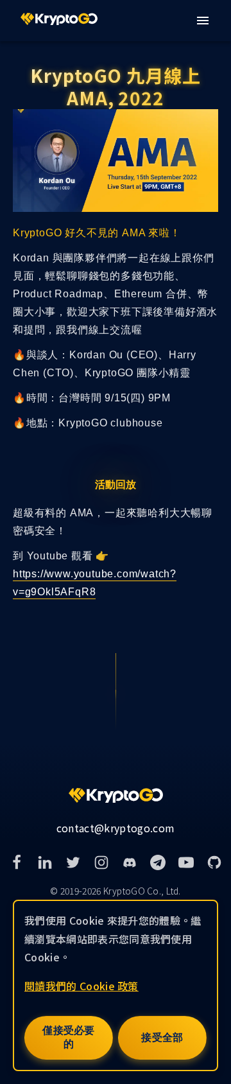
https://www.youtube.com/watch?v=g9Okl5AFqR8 (94, 582)
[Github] (214, 862)
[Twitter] (73, 862)
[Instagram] (101, 862)
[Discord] (129, 862)
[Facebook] (16, 862)
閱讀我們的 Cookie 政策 (81, 985)
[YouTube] (186, 862)
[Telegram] (158, 862)
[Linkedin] (45, 862)
